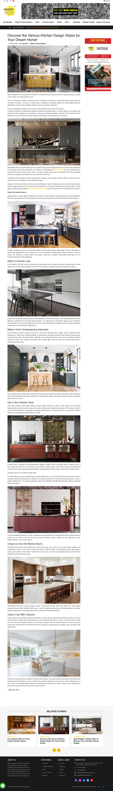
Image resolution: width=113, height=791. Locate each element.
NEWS (37, 22)
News (44, 769)
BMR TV (67, 22)
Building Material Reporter (37, 188)
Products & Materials (48, 766)
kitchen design (59, 170)
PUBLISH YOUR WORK (103, 22)
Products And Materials (18, 27)
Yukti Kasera (24, 43)
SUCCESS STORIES (48, 22)
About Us (62, 763)
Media (61, 772)
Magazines (62, 766)
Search (107, 1)
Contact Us (62, 775)
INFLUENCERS (7, 22)
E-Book (61, 769)
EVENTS (59, 22)
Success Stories (47, 772)
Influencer (45, 763)
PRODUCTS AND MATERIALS (23, 22)
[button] (58, 750)
